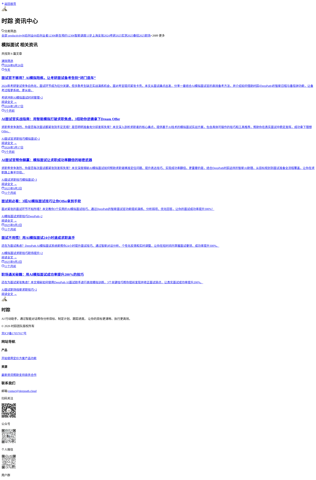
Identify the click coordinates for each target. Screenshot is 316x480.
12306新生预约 (57, 35)
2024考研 (110, 35)
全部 (4, 35)
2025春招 (133, 35)
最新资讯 (7, 374)
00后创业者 (41, 35)
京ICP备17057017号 (14, 333)
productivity (14, 35)
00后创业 (28, 35)
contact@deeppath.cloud (22, 391)
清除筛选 (7, 61)
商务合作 (31, 374)
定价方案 (19, 358)
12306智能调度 (76, 35)
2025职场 (145, 35)
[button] (158, 411)
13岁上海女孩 (95, 35)
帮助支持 (19, 374)
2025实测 (121, 35)
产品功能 (31, 358)
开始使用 (7, 358)
